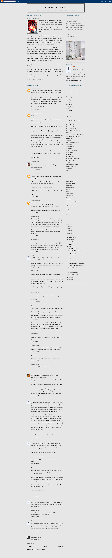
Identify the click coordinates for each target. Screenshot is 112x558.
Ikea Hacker (68, 199)
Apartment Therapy (70, 183)
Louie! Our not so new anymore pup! (74, 18)
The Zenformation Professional (73, 158)
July (70, 246)
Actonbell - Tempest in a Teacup (73, 93)
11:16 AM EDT (35, 251)
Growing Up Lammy (70, 115)
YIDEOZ (68, 170)
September (71, 242)
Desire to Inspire (69, 195)
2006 (68, 233)
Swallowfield (69, 217)
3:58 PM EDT (35, 539)
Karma (67, 119)
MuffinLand (68, 132)
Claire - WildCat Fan (70, 105)
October (71, 239)
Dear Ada (68, 189)
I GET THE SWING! (73, 274)
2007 (68, 231)
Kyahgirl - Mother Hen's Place (73, 120)
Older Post (60, 546)
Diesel (67, 109)
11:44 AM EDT (35, 302)
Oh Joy (67, 209)
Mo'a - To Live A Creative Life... (73, 130)
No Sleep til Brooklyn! (73, 272)
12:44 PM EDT (35, 396)
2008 (68, 228)
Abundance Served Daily (71, 91)
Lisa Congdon (69, 203)
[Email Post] (42, 79)
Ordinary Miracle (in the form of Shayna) (75, 134)
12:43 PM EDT (35, 369)
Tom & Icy (68, 162)
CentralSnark (69, 103)
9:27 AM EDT (35, 517)
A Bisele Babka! (69, 89)
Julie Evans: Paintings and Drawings (74, 201)
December (71, 235)
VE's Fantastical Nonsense (72, 164)
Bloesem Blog (69, 185)
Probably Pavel (69, 138)
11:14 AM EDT (35, 235)
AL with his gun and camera (72, 97)
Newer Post (29, 546)
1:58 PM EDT (35, 437)
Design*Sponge (69, 193)
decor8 (67, 191)
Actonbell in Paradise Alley (72, 95)
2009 (68, 226)
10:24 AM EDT (35, 196)
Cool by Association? (73, 270)
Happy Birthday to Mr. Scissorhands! (73, 253)
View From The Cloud (71, 166)
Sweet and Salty (35, 113)
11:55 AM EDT (35, 341)
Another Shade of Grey (71, 181)
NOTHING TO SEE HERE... (74, 250)
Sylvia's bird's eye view (71, 150)
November (71, 237)
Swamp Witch (69, 148)
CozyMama (34, 161)
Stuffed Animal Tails (70, 146)
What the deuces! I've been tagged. (76, 263)
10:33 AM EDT (35, 212)
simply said (56, 7)
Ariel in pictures (69, 99)
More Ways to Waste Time (72, 207)
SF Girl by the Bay (70, 215)
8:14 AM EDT (35, 157)
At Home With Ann (70, 101)
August (71, 244)
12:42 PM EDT (35, 360)
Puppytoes (68, 140)
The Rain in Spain (70, 156)
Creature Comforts (70, 187)
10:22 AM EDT (35, 496)
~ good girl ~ (34, 174)
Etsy (67, 197)
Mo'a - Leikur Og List (71, 128)
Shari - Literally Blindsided (72, 142)
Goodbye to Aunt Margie (74, 261)
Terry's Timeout (69, 152)
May (70, 279)
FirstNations (34, 373)
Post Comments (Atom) (39, 549)
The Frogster (69, 154)
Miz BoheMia (34, 88)
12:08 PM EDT (35, 352)
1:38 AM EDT (35, 531)
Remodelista (69, 213)
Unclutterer (68, 219)
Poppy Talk (68, 211)
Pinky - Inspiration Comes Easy (73, 136)
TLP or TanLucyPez (70, 160)
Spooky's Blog (69, 144)
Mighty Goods (69, 205)
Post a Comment (31, 543)
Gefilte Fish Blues (70, 111)
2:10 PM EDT (35, 464)
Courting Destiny (70, 107)
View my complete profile (73, 80)
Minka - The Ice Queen (71, 124)
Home (45, 546)
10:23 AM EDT (35, 170)
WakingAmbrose (70, 168)
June (70, 277)
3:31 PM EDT (35, 506)
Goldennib (68, 113)
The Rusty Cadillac (73, 248)
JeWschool (68, 117)
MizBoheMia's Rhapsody (72, 126)
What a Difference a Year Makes (75, 265)
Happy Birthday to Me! (73, 267)
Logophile (68, 122)
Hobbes (33, 535)
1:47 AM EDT (35, 109)
